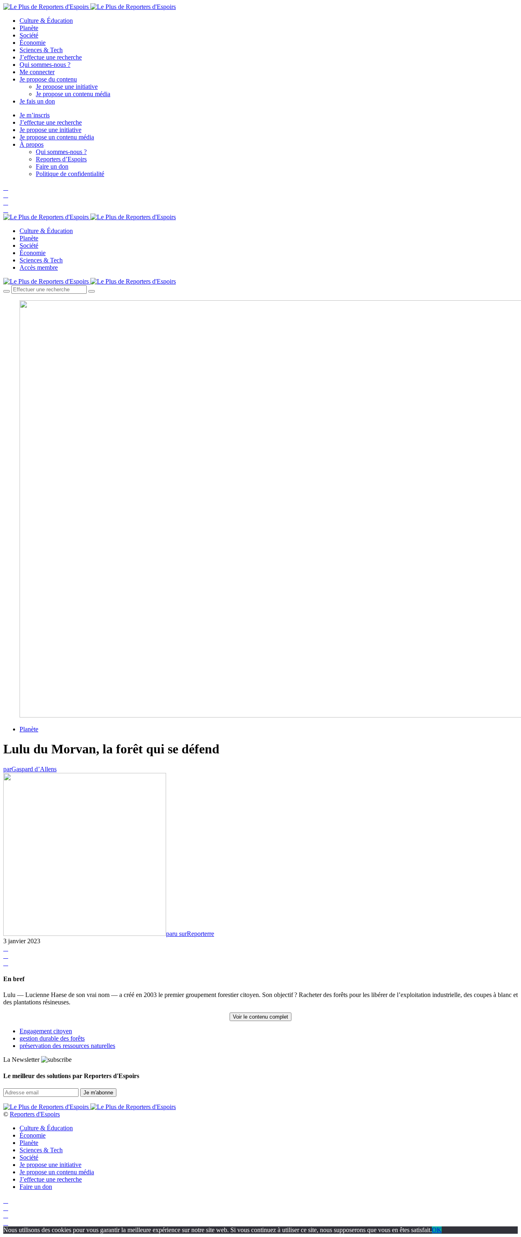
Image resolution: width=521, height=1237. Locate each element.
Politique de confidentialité (70, 173)
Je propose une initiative (67, 86)
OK (437, 1229)
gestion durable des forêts (52, 1038)
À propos (32, 144)
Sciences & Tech (41, 49)
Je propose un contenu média (73, 93)
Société (29, 35)
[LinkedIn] (5, 209)
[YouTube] (5, 202)
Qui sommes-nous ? (45, 64)
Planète (29, 27)
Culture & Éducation (46, 20)
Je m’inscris (35, 115)
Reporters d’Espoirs (61, 159)
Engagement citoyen (46, 1031)
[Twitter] (5, 194)
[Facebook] (5, 187)
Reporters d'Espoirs (35, 1114)
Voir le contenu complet (260, 1017)
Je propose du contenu (48, 79)
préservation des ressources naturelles (67, 1045)
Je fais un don (37, 101)
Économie (33, 42)
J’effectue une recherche (51, 57)
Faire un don (52, 166)
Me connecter (37, 71)
